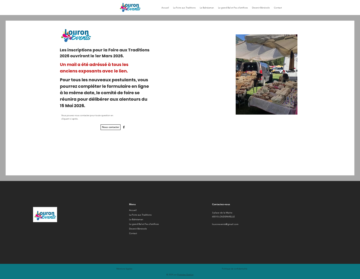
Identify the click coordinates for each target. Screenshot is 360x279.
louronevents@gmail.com (225, 224)
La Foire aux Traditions (137, 214)
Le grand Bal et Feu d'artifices (137, 224)
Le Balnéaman (136, 219)
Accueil (133, 210)
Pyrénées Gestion (185, 274)
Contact (133, 233)
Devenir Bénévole (137, 228)
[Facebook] (124, 127)
